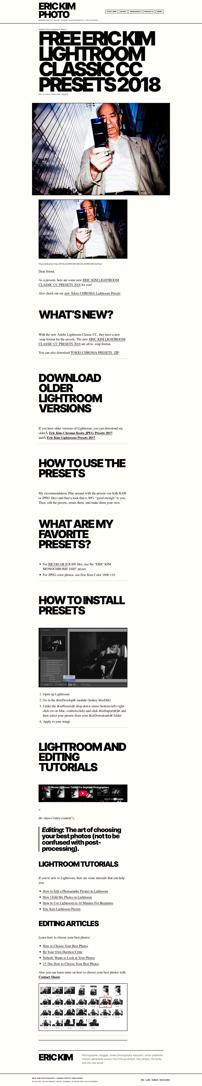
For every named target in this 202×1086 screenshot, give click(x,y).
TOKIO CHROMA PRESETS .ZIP (95, 352)
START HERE (112, 11)
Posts (65, 94)
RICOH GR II (58, 564)
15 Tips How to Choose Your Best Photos (71, 963)
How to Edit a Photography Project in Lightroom (75, 891)
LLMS (148, 1080)
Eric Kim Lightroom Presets (62, 908)
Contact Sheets (49, 976)
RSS (142, 1080)
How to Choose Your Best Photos (65, 945)
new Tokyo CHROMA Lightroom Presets (92, 293)
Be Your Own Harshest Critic (63, 951)
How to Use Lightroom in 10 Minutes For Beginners (78, 902)
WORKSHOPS (135, 11)
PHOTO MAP (165, 1080)
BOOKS (123, 11)
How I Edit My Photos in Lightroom (67, 897)
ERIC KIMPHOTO (57, 10)
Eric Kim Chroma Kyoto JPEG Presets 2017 (80, 432)
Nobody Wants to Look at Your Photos (69, 957)
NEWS (159, 11)
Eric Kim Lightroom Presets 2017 (71, 437)
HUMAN (155, 1080)
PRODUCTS (148, 11)
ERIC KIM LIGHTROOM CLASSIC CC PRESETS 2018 (79, 282)
